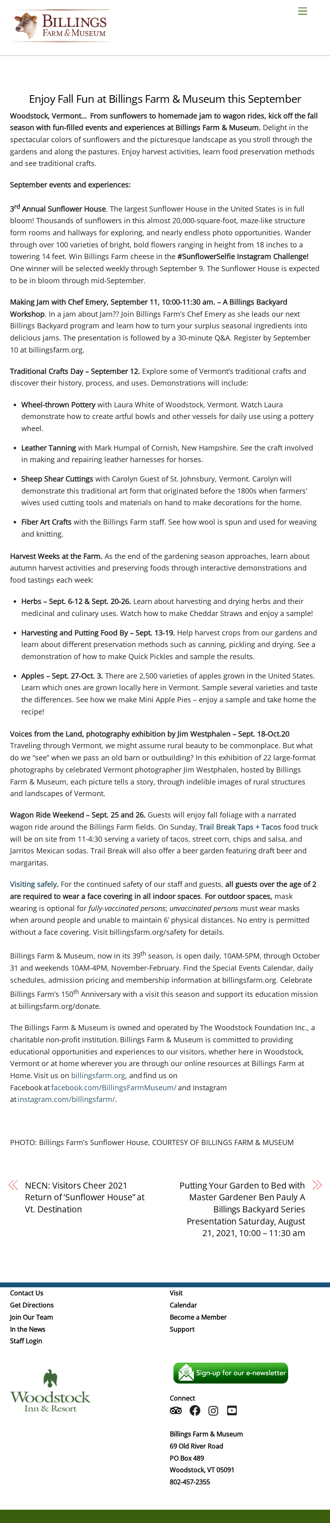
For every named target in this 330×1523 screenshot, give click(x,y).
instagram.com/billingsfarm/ (66, 1099)
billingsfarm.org (98, 1075)
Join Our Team (31, 1317)
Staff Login (26, 1340)
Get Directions (32, 1305)
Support (182, 1329)
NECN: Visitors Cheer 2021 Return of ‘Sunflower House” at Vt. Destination (84, 1197)
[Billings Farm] (60, 38)
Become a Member (198, 1317)
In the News (27, 1329)
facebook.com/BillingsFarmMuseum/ (114, 1087)
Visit (176, 1293)
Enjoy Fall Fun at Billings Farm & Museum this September (165, 98)
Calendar (183, 1305)
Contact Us (26, 1293)
